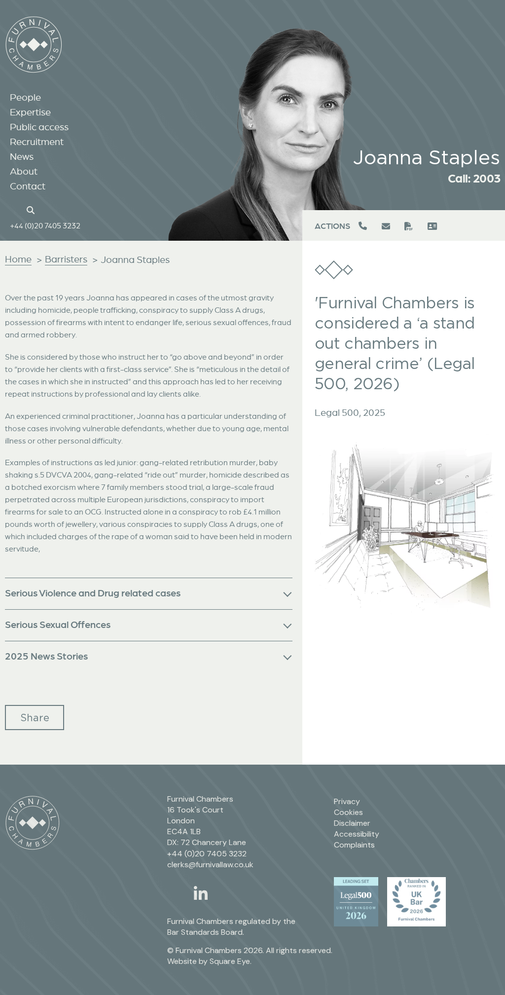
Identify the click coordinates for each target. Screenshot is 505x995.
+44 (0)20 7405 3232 (45, 225)
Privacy (347, 801)
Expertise (30, 112)
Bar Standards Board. (205, 932)
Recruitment (37, 142)
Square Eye (230, 961)
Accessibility (356, 834)
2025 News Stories (46, 656)
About (23, 171)
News (22, 156)
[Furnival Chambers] (34, 45)
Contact (27, 186)
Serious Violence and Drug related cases (92, 593)
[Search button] (32, 209)
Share (34, 717)
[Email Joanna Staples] (386, 226)
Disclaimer (352, 823)
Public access (39, 127)
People (25, 97)
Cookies (348, 812)
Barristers (66, 259)
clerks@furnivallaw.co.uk (210, 864)
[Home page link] (15, 209)
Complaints (354, 845)
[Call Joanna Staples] (364, 226)
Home (18, 259)
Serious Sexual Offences (57, 624)
